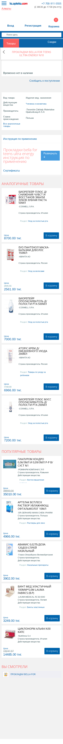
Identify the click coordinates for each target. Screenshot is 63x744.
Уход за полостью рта (38, 221)
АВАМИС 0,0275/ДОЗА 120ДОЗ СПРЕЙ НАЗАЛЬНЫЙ (31, 548)
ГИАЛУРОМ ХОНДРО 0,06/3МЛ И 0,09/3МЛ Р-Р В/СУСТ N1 (35, 462)
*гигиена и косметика (36, 104)
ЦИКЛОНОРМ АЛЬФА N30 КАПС (34, 630)
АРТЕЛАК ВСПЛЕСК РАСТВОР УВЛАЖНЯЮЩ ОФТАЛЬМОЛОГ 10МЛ (33, 505)
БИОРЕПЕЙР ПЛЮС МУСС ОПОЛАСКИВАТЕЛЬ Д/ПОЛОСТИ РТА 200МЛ (35, 402)
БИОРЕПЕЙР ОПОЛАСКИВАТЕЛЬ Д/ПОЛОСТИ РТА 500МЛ (33, 301)
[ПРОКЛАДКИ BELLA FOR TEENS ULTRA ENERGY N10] (5, 674)
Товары (11, 43)
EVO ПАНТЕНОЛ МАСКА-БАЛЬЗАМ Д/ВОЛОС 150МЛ (34, 250)
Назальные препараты (37, 565)
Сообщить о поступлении (44, 80)
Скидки (52, 42)
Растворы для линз (36, 523)
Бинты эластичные (36, 607)
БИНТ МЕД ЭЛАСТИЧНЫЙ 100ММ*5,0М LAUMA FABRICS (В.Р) (34, 590)
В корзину (51, 235)
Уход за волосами (36, 271)
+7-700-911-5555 (51, 3)
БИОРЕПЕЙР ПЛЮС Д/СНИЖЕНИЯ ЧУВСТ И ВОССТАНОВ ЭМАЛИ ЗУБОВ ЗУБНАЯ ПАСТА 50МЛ (33, 197)
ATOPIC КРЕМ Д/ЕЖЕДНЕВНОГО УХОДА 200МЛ (33, 351)
